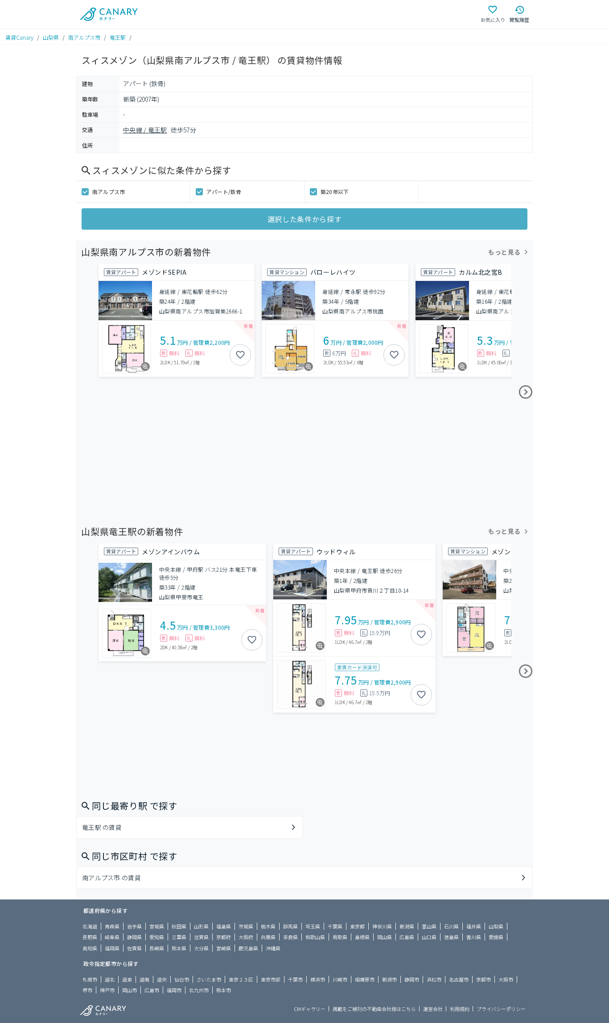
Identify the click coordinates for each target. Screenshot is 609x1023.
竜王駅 (118, 37)
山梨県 (51, 37)
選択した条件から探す (304, 219)
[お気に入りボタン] (240, 355)
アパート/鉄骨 (224, 191)
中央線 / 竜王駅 (145, 129)
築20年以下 (335, 191)
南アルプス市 (84, 37)
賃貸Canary (19, 37)
